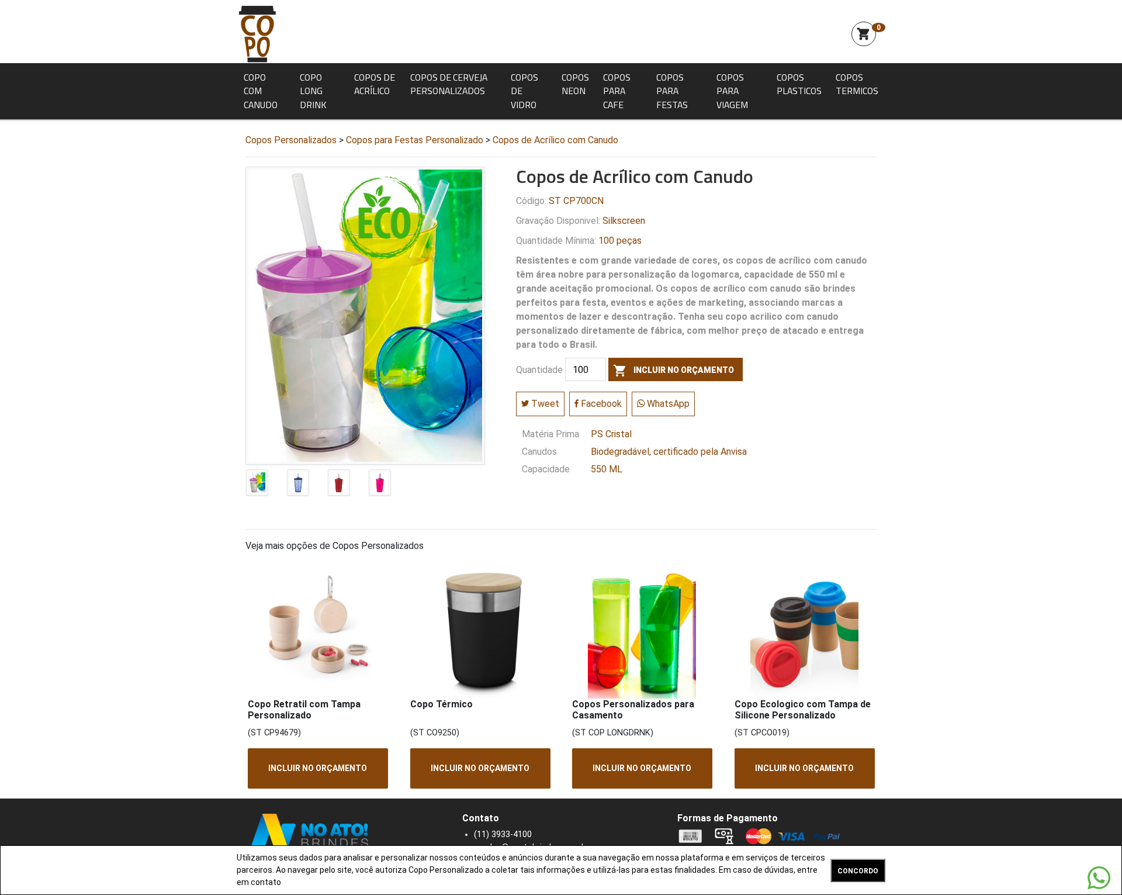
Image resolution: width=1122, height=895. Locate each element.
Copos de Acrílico (374, 84)
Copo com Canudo (261, 91)
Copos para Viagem (732, 91)
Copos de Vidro (524, 91)
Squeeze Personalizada (257, 34)
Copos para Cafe (617, 91)
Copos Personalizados (291, 140)
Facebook (600, 403)
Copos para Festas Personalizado (414, 140)
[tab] (257, 485)
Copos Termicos (857, 84)
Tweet (544, 403)
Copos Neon (575, 84)
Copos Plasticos (799, 84)
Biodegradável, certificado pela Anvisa (669, 451)
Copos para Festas (672, 91)
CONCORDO (857, 871)
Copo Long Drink (313, 91)
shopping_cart (864, 34)
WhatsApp (667, 403)
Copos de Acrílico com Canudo (555, 140)
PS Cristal (611, 434)
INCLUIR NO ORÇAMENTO (317, 768)
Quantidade (539, 370)
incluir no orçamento (673, 371)
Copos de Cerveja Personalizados (448, 84)
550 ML (606, 469)
